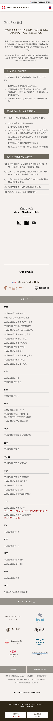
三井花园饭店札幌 (11, 377)
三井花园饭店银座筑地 (13, 351)
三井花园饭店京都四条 (13, 485)
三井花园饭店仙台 (11, 396)
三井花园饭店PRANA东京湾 (16, 421)
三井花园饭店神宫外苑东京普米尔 (18, 330)
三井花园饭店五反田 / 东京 (15, 363)
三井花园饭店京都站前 (13, 489)
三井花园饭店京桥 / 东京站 (15, 342)
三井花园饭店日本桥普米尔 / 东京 (18, 321)
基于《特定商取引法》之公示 (15, 676)
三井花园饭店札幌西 (12, 382)
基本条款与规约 (40, 669)
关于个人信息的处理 (38, 679)
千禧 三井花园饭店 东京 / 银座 (16, 317)
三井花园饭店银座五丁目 (14, 347)
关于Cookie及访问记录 (22, 683)
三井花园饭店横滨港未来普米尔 (17, 435)
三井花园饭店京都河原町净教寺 (17, 493)
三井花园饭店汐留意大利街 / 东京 (18, 355)
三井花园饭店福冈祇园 (13, 559)
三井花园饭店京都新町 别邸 (15, 481)
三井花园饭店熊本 (11, 577)
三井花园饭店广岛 (11, 545)
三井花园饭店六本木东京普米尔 (17, 326)
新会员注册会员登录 (37, 715)
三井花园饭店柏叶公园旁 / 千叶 (17, 415)
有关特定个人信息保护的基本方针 (19, 679)
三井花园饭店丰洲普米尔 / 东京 (17, 334)
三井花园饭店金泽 (11, 449)
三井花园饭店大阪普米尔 (26, 509)
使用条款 (35, 683)
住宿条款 (13, 669)
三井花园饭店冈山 (11, 531)
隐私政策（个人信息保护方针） (37, 676)
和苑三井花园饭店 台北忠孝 (15, 591)
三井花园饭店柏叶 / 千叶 (14, 409)
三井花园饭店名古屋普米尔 (15, 463)
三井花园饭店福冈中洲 (13, 563)
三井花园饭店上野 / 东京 (14, 359)
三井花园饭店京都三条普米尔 (16, 477)
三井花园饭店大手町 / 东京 (15, 338)
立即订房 (16, 715)
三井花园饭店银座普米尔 (14, 313)
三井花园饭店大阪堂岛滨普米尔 (17, 516)
